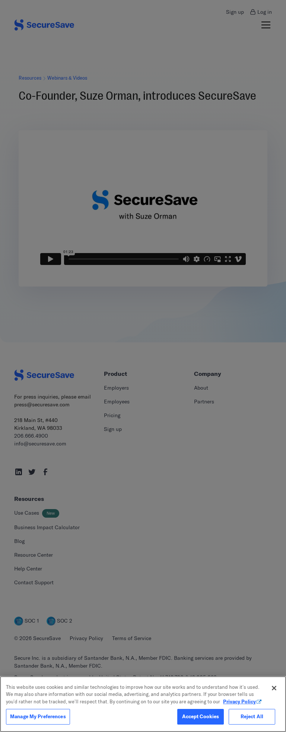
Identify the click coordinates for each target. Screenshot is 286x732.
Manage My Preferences (38, 716)
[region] (143, 704)
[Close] (274, 688)
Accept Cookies (200, 716)
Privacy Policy (239, 701)
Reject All (252, 716)
